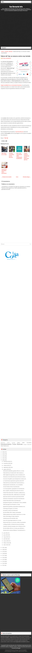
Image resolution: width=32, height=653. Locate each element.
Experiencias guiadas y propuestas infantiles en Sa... (14, 506)
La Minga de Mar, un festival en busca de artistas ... (14, 524)
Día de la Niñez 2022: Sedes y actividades (12, 512)
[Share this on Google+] (8, 138)
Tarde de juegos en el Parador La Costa (11, 504)
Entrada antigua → (27, 176)
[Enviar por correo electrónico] (2, 141)
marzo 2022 (6, 540)
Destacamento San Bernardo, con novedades (13, 484)
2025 (3, 454)
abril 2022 (5, 538)
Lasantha (24, 650)
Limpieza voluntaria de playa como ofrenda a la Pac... (14, 526)
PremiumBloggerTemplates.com (11, 651)
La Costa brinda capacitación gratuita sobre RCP (13, 480)
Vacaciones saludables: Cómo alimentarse (4, 171)
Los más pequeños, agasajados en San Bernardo (13, 488)
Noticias (10, 51)
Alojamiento (3, 442)
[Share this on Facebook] (4, 138)
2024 (3, 456)
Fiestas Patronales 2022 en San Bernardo (12, 500)
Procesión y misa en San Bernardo (10, 510)
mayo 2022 (5, 536)
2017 (3, 555)
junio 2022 (5, 535)
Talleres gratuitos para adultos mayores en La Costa (14, 514)
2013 (3, 563)
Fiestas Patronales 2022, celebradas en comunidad (14, 494)
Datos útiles (20, 442)
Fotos (14, 444)
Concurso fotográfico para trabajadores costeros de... (14, 478)
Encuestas (29, 442)
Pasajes (25, 444)
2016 (3, 557)
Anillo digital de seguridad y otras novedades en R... (14, 474)
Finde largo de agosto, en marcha (10, 508)
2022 (3, 459)
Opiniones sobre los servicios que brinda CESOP (13, 496)
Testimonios (6, 445)
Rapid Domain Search (23, 651)
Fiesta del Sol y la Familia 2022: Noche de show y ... (14, 482)
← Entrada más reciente (6, 176)
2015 (3, 559)
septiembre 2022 (7, 467)
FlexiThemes (12, 650)
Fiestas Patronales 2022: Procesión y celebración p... (14, 492)
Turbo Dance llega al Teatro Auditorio (11, 516)
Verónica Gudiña (5, 637)
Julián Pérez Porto (14, 637)
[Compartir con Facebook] (6, 141)
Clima (8, 442)
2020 (3, 549)
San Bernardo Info (16, 6)
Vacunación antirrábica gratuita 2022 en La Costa (13, 470)
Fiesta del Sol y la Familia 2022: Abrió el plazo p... (13, 472)
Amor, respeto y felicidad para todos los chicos (13, 490)
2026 (3, 452)
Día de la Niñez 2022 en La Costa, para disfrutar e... (14, 528)
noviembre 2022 (6, 463)
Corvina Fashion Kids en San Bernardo (11, 486)
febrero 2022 (6, 542)
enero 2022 (5, 544)
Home (2, 51)
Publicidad (29, 444)
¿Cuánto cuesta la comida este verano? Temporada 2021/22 (26, 156)
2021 (3, 547)
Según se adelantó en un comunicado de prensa (11, 85)
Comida (6, 51)
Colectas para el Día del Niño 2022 (10, 518)
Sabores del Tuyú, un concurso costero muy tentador (15, 56)
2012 (3, 565)
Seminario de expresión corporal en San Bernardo (13, 498)
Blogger (18, 648)
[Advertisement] (16, 29)
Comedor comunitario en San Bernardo (11, 155)
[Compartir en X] (5, 141)
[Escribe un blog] (3, 141)
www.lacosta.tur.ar (19, 131)
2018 (3, 553)
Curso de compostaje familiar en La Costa (12, 520)
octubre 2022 (6, 465)
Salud (2, 445)
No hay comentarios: (6, 58)
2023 (3, 457)
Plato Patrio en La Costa (4, 154)
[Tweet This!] (6, 138)
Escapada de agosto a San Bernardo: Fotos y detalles (14, 502)
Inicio (17, 176)
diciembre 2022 (6, 461)
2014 (3, 561)
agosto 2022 (6, 469)
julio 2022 (5, 533)
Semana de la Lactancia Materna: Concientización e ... (14, 530)
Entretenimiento (6, 444)
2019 (3, 551)
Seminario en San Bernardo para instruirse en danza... (14, 476)
